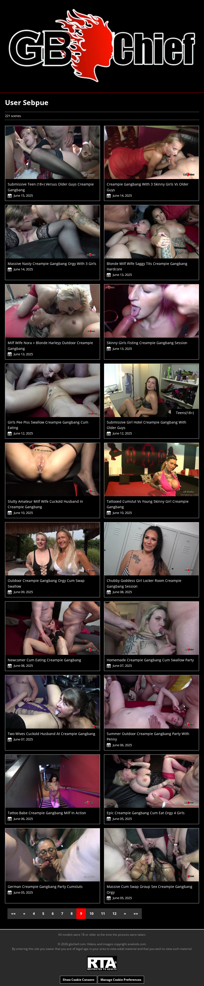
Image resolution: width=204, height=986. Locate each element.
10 (92, 913)
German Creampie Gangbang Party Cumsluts (45, 886)
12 (114, 913)
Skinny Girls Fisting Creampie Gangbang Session (147, 342)
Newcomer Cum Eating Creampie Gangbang (44, 660)
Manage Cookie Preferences (121, 980)
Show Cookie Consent (78, 980)
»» (136, 913)
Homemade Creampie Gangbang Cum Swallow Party (150, 660)
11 (103, 913)
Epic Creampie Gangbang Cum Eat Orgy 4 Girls (146, 812)
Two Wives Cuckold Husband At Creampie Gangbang (51, 733)
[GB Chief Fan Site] (102, 46)
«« (13, 913)
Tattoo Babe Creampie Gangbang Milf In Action (47, 812)
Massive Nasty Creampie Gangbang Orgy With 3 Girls (52, 263)
